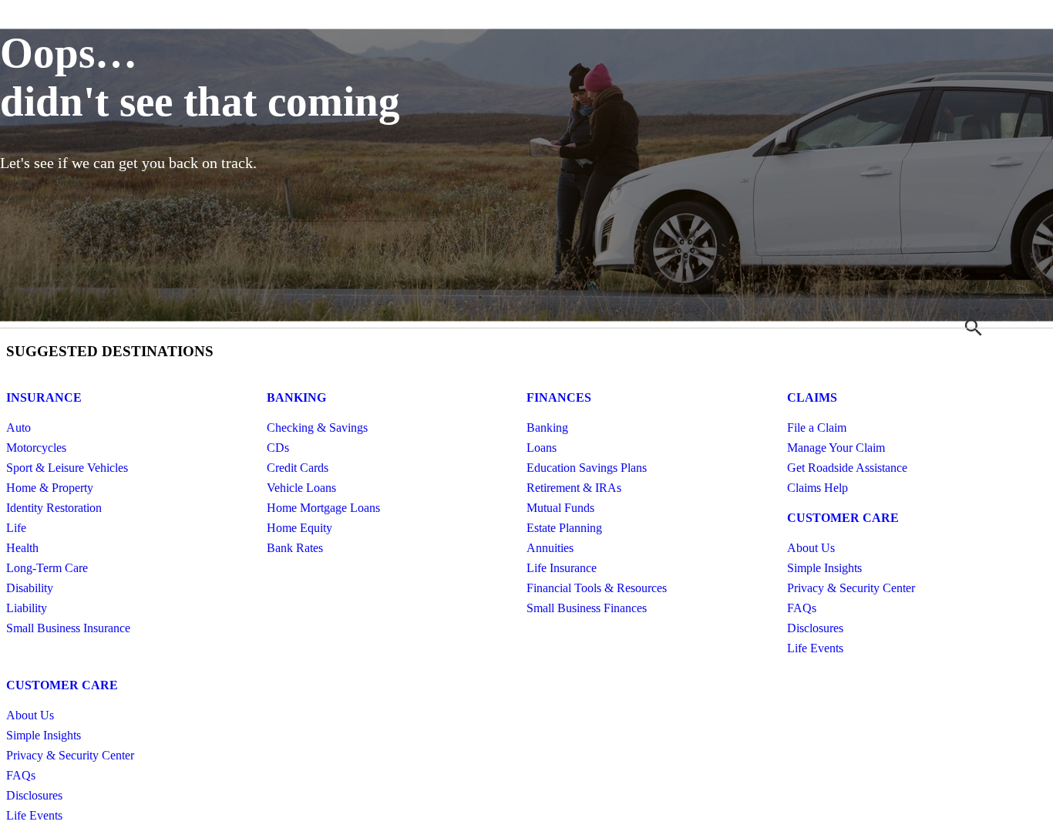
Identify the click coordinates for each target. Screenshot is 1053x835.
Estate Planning (564, 527)
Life (16, 527)
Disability (29, 587)
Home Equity (299, 527)
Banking (296, 397)
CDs (278, 447)
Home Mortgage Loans (323, 507)
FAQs (801, 607)
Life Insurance (561, 567)
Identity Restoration (54, 507)
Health (22, 547)
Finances (558, 397)
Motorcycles (36, 447)
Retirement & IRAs (573, 487)
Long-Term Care (47, 567)
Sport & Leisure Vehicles (67, 467)
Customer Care (843, 517)
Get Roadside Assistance (847, 467)
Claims (812, 397)
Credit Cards (297, 467)
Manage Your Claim (836, 447)
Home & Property (49, 487)
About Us (811, 547)
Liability (26, 607)
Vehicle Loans (301, 487)
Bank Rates (295, 547)
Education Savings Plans (586, 467)
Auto (18, 427)
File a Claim (816, 427)
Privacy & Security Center (851, 587)
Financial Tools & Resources (596, 587)
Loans (541, 447)
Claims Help (817, 487)
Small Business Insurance (68, 628)
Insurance (44, 397)
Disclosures (815, 628)
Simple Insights (824, 567)
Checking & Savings (317, 427)
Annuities (550, 547)
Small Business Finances (586, 607)
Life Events (815, 648)
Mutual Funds (560, 507)
